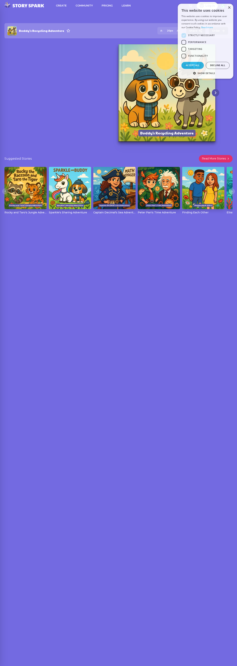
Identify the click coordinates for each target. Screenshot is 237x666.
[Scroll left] (5, 191)
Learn (126, 5)
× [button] (229, 7)
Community (84, 5)
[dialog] (205, 41)
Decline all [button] (217, 65)
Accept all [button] (193, 65)
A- (161, 30)
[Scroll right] (232, 191)
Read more (207, 27)
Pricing (107, 5)
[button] (205, 73)
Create (61, 5)
